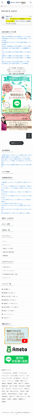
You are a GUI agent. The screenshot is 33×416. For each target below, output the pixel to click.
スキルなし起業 (13, 375)
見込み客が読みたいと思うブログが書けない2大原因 (15, 213)
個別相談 (5, 255)
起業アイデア (12, 396)
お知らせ (6, 318)
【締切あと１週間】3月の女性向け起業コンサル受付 (15, 56)
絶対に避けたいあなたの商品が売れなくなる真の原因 (15, 159)
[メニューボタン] (30, 2)
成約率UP (4, 393)
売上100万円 (21, 386)
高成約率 (9, 399)
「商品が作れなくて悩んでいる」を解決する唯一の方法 (16, 155)
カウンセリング (5, 375)
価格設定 (4, 383)
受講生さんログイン (16, 143)
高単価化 (4, 399)
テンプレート (21, 375)
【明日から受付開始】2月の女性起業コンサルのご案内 (16, 36)
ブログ (27, 375)
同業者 (15, 383)
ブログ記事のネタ (17, 378)
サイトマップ (6, 278)
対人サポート (8, 388)
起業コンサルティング (21, 396)
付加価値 (17, 380)
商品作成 (27, 383)
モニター (4, 380)
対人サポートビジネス (18, 388)
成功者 (3, 391)
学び (3, 388)
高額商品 (15, 399)
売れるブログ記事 (13, 386)
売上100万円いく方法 (10, 296)
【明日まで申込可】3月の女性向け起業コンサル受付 (15, 61)
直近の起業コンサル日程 (11, 307)
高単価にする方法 (9, 293)
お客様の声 (15, 373)
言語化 (26, 393)
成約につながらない (14, 391)
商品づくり (21, 383)
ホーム (5, 241)
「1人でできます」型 (6, 373)
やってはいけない (23, 373)
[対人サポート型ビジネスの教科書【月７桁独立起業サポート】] (16, 2)
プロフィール (6, 245)
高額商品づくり (22, 399)
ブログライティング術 (6, 378)
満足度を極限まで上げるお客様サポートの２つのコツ (15, 157)
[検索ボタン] (2, 2)
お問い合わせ (6, 267)
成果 (7, 391)
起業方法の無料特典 (8, 252)
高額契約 (4, 401)
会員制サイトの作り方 (10, 303)
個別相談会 (9, 383)
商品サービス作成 (8, 248)
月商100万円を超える (12, 393)
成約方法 (22, 391)
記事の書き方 (5, 396)
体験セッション (23, 380)
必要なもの (26, 388)
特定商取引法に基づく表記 (10, 274)
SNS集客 (6, 289)
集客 (29, 396)
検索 (29, 136)
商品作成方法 (5, 386)
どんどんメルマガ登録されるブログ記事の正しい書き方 (16, 186)
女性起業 (28, 386)
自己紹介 (21, 393)
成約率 (27, 391)
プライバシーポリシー (9, 270)
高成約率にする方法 (9, 300)
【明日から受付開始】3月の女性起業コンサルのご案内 (16, 46)
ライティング (8, 314)
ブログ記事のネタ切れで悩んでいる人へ (12, 203)
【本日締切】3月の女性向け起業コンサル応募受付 (14, 63)
